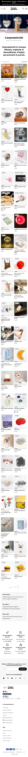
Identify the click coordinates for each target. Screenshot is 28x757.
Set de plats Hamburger (6, 578)
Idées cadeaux (6, 13)
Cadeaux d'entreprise (8, 712)
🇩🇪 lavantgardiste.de (8, 720)
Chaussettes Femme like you (7, 274)
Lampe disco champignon (19, 145)
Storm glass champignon (19, 408)
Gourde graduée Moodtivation (4, 535)
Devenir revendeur (7, 710)
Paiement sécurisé (7, 738)
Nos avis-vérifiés (7, 735)
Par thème (11, 13)
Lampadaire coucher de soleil (20, 229)
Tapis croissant (17, 364)
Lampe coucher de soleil (6, 79)
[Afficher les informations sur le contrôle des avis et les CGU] (19, 698)
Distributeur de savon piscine (7, 143)
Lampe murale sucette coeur (7, 100)
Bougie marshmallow (5, 490)
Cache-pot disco (4, 556)
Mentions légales (14, 754)
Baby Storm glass (17, 386)
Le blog (4, 715)
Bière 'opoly (3, 208)
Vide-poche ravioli (18, 576)
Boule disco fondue (5, 165)
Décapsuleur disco (18, 341)
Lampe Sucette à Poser (6, 186)
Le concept (5, 707)
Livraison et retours (7, 730)
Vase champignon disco (6, 512)
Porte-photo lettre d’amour (7, 470)
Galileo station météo (5, 449)
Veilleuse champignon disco (7, 249)
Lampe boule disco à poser (19, 122)
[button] (2, 9)
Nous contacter (6, 740)
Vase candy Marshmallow (6, 295)
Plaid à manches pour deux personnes (6, 342)
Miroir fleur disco (17, 470)
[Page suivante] (18, 586)
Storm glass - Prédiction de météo (20, 252)
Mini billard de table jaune (19, 510)
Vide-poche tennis (5, 229)
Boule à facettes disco (18, 296)
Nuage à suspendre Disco (19, 490)
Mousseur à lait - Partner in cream (6, 365)
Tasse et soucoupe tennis (19, 206)
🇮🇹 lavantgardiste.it (7, 717)
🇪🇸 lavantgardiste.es (8, 722)
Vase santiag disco (18, 102)
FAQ (4, 733)
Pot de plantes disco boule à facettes (20, 80)
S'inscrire (22, 669)
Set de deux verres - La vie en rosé (20, 166)
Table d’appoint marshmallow (7, 408)
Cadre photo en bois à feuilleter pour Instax (5, 320)
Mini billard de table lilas (6, 429)
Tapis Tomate (17, 429)
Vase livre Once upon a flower (20, 532)
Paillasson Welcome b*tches (20, 186)
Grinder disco (4, 122)
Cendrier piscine (17, 449)
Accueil (2, 13)
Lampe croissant (4, 388)
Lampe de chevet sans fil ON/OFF (19, 318)
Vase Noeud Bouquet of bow (20, 556)
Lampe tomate (17, 274)
